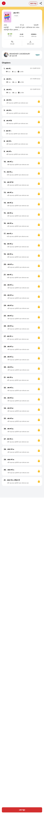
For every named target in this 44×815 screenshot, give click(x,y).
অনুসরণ (38, 55)
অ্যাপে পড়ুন (33, 3)
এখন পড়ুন (22, 810)
